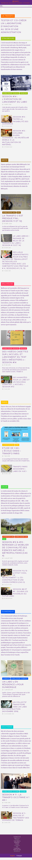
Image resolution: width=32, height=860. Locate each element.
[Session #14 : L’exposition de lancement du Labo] (16, 76)
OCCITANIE (23, 791)
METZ (18, 212)
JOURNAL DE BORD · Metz (9, 212)
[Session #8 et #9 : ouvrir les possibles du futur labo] (6, 588)
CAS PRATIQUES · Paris (8, 445)
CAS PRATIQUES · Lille (8, 537)
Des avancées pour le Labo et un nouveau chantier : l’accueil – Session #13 (16, 382)
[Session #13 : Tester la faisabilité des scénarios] (6, 116)
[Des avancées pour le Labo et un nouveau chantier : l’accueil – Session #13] (6, 377)
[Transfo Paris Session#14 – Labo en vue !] (6, 466)
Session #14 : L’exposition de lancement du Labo (14, 99)
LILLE (4, 539)
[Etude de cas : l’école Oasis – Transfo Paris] (16, 428)
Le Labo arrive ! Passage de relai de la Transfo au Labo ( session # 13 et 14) (15, 240)
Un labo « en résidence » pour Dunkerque (13, 684)
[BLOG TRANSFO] (16, 6)
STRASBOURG (23, 93)
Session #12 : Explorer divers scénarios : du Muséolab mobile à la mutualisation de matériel (15, 137)
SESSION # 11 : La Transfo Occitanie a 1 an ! (15, 797)
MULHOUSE (23, 348)
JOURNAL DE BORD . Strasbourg (10, 93)
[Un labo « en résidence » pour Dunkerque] (16, 661)
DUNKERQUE (6, 678)
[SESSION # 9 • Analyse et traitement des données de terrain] (6, 812)
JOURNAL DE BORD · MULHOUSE (11, 348)
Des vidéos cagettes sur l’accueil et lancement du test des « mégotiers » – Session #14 (15, 357)
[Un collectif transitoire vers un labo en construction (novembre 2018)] (6, 701)
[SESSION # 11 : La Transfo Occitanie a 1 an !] (16, 774)
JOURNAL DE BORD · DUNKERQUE (19, 678)
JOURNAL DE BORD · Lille (21, 537)
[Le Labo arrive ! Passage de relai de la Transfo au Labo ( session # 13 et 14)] (6, 235)
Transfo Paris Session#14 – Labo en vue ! (20, 469)
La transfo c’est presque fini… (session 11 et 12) (12, 218)
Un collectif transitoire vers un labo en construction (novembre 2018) (14, 706)
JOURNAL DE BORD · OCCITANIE (10, 791)
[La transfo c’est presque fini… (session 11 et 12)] (16, 195)
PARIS (17, 445)
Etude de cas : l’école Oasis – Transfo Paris (11, 451)
